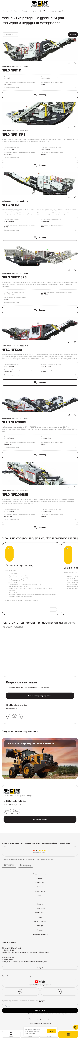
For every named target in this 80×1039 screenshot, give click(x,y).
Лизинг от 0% (40, 912)
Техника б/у (40, 878)
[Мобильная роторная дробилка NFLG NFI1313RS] (40, 256)
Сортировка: (9, 34)
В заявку (42, 95)
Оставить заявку (40, 819)
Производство (40, 908)
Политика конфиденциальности (40, 1019)
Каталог (6, 11)
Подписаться (40, 1010)
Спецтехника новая (40, 874)
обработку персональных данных (68, 1014)
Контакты (40, 887)
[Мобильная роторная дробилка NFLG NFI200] (40, 328)
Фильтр (73, 34)
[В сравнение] (69, 63)
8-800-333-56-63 (16, 704)
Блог (40, 895)
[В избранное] (75, 63)
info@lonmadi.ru (11, 708)
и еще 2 (40, 968)
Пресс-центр (40, 891)
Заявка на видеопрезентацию (40, 696)
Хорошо (51, 1031)
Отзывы (40, 930)
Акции (40, 917)
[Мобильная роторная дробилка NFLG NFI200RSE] (40, 473)
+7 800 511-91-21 (8, 959)
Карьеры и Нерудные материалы (26, 11)
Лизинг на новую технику (19, 565)
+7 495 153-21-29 (8, 950)
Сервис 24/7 (40, 882)
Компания (40, 904)
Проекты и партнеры (40, 934)
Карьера (40, 925)
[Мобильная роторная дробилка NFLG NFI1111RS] (40, 113)
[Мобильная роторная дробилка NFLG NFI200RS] (40, 401)
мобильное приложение (26, 859)
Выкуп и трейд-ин (40, 921)
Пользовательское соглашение (40, 1023)
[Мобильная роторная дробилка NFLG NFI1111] (40, 49)
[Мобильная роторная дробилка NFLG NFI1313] (40, 183)
